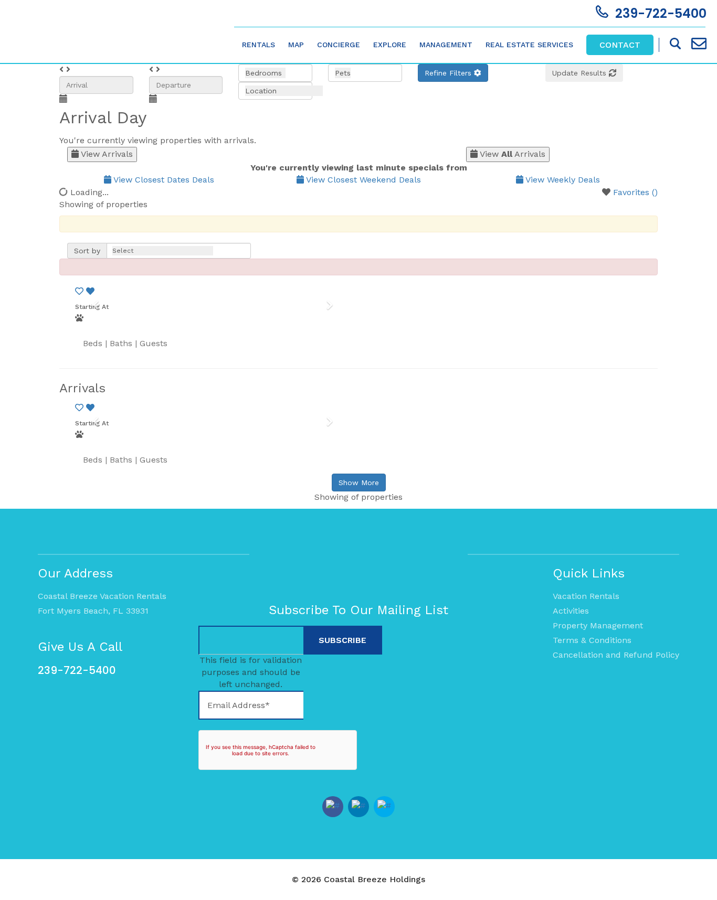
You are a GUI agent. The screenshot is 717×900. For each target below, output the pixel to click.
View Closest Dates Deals (162, 180)
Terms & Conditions (592, 640)
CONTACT (619, 45)
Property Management (598, 625)
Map (296, 44)
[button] (453, 73)
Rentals (258, 44)
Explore (389, 44)
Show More (359, 482)
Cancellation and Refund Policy (616, 655)
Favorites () (635, 192)
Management (445, 44)
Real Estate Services (529, 44)
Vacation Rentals (586, 596)
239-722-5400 (77, 670)
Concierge (338, 44)
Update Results (580, 73)
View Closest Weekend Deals (362, 180)
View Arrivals (106, 154)
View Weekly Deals (561, 180)
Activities (571, 611)
